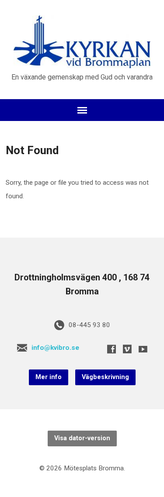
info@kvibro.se (55, 348)
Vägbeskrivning (105, 377)
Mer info (48, 377)
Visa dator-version (82, 438)
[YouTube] (143, 349)
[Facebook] (111, 349)
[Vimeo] (127, 349)
